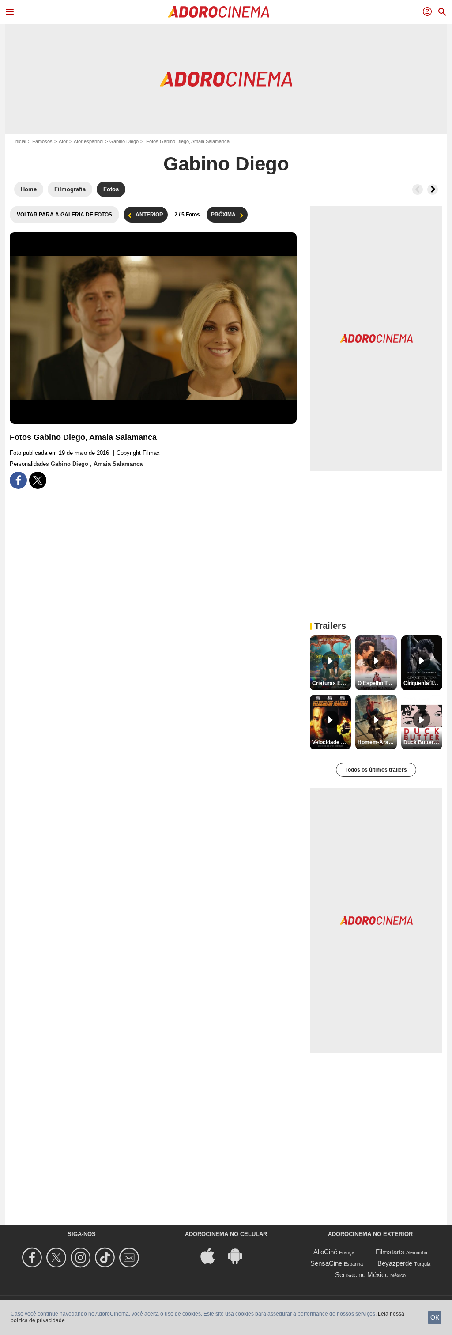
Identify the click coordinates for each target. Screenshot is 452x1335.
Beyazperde (394, 1263)
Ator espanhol (88, 141)
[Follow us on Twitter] (57, 1257)
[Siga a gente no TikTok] (106, 1257)
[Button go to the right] (432, 189)
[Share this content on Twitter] (37, 480)
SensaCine (326, 1263)
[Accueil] (218, 12)
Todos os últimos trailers (376, 770)
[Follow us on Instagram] (82, 1257)
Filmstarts (390, 1252)
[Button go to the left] (417, 189)
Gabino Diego (124, 141)
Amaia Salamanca (118, 464)
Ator (63, 141)
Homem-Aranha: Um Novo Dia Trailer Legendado (377, 742)
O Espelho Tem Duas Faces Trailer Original (377, 683)
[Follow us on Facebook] (33, 1257)
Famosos (42, 141)
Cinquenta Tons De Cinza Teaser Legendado (422, 683)
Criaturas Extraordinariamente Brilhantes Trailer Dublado (331, 683)
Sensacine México (361, 1274)
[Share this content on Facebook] (18, 480)
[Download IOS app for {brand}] (212, 1255)
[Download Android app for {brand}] (239, 1255)
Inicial (20, 141)
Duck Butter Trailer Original (422, 742)
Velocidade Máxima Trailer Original (331, 742)
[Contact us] (130, 1257)
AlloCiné (325, 1252)
